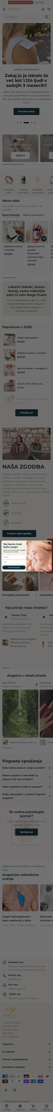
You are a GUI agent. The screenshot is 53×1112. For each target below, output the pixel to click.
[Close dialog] (49, 543)
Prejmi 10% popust (14, 567)
